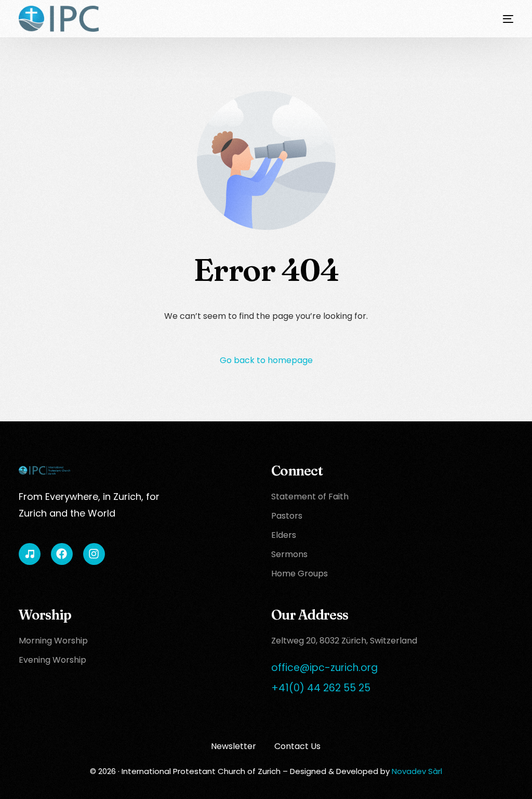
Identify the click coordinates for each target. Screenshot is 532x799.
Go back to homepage (266, 360)
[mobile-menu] (500, 19)
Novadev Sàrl (417, 771)
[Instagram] (94, 554)
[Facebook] (62, 554)
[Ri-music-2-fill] (30, 554)
